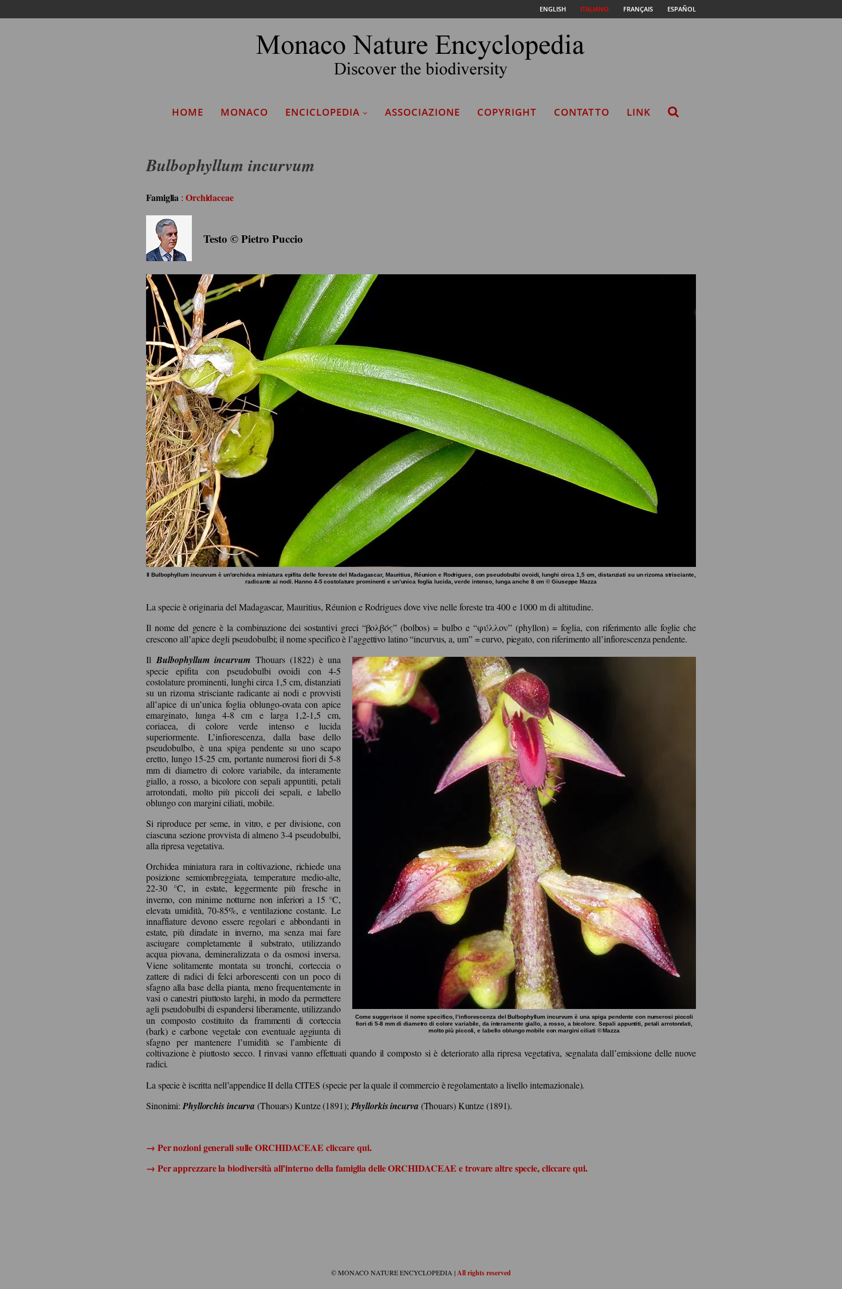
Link (639, 112)
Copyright (507, 112)
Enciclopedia (322, 112)
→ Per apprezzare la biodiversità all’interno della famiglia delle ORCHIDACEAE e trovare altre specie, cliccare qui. (367, 1167)
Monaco (244, 112)
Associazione (422, 112)
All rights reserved (484, 1273)
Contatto (581, 112)
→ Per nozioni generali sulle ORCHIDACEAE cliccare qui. (259, 1147)
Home (187, 112)
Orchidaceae (210, 197)
